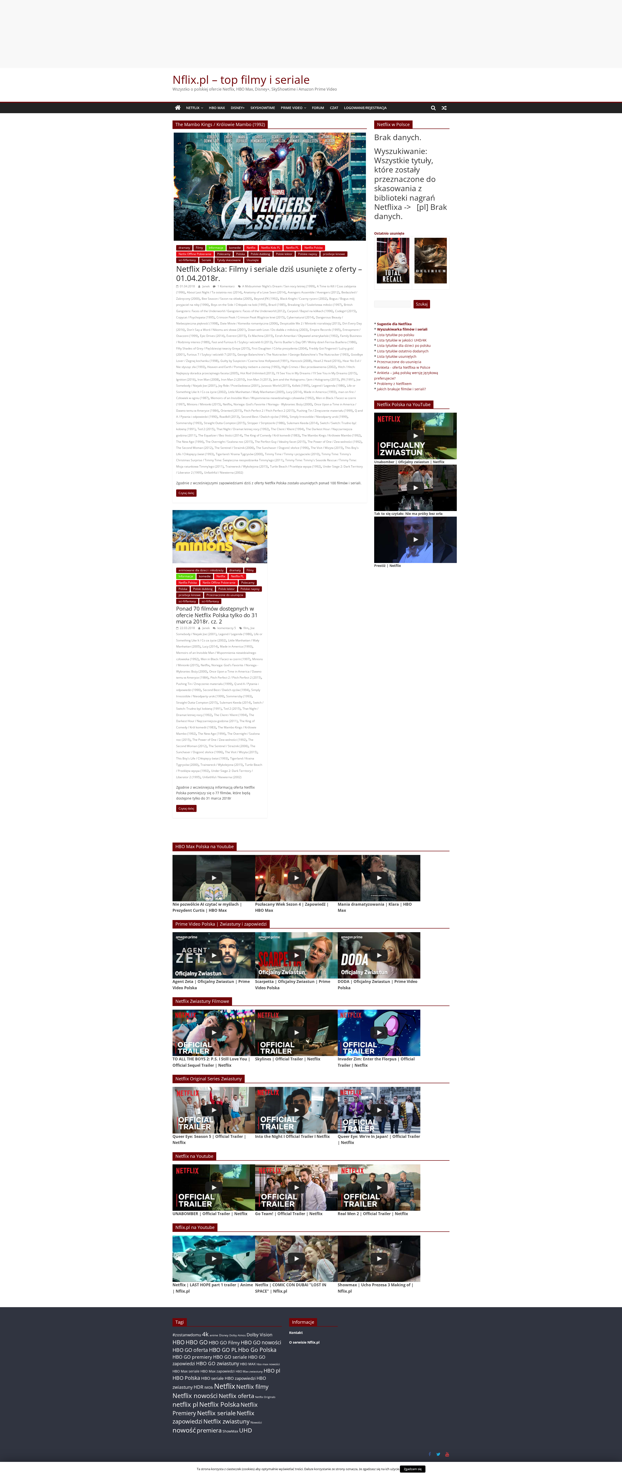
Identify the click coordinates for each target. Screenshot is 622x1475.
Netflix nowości (195, 1395)
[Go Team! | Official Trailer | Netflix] (296, 1187)
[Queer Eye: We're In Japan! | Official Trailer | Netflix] (379, 1110)
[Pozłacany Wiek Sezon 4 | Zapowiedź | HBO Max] (296, 878)
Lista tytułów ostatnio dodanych (403, 351)
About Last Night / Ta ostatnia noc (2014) (214, 292)
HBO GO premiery (192, 1357)
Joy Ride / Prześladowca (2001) (238, 386)
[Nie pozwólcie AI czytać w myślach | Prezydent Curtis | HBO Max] (214, 878)
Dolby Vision (259, 1334)
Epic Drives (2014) (212, 336)
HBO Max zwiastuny (249, 1371)
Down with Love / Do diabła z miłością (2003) (278, 330)
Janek (206, 286)
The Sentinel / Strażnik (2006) (234, 448)
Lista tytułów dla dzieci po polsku (404, 345)
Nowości (256, 1422)
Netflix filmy (252, 1386)
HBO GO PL (223, 1349)
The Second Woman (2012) (194, 448)
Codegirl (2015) (345, 311)
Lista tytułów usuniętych (396, 356)
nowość (184, 1429)
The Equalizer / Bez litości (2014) (220, 435)
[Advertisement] (311, 34)
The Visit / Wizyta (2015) (327, 448)
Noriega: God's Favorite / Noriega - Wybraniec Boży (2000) (272, 404)
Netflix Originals (265, 1397)
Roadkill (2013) (229, 417)
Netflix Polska (313, 248)
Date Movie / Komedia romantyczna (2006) (249, 323)
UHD (245, 1430)
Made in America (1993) (320, 392)
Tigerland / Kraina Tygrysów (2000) (239, 454)
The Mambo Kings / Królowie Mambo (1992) (331, 435)
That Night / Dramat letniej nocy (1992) (242, 429)
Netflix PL (292, 248)
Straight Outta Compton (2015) (224, 423)
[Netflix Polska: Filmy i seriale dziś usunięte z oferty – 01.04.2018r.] (270, 135)
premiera (209, 1430)
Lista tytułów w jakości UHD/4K (402, 340)
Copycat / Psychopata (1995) (195, 317)
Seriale (206, 260)
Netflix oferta (236, 1396)
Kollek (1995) (301, 386)
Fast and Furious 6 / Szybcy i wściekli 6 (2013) (242, 342)
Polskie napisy (307, 254)
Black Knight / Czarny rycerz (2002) (303, 299)
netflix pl (185, 1404)
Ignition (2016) (186, 379)
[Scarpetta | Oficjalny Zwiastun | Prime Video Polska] (296, 955)
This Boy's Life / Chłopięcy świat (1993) (202, 758)
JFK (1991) (347, 379)
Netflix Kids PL (270, 248)
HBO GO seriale (230, 1357)
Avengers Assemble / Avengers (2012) (313, 292)
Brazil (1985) (277, 305)
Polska (240, 254)
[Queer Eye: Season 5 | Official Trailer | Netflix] (214, 1110)
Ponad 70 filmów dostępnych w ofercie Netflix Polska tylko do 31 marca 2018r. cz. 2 (217, 615)
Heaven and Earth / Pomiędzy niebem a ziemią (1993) (243, 367)
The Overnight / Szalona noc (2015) (229, 442)
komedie (235, 248)
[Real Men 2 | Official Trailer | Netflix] (379, 1187)
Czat (334, 107)
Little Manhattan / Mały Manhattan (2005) (256, 392)
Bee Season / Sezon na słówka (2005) (227, 299)
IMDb (208, 1387)
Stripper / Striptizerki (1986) (266, 423)
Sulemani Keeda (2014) (302, 423)
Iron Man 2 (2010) (233, 379)
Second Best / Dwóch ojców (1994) (264, 417)
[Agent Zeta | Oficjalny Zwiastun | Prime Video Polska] (214, 955)
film (246, 628)
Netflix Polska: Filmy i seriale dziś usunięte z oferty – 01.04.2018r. (269, 273)
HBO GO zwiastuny (217, 1363)
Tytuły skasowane (229, 260)
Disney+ (238, 107)
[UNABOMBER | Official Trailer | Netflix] (214, 1187)
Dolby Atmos (237, 1335)
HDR (198, 1387)
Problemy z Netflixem (394, 383)
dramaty (184, 248)
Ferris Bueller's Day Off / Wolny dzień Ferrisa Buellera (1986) (315, 342)
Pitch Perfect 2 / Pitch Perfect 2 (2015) (269, 411)
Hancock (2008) (300, 361)
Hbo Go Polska (257, 1350)
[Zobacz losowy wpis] (444, 108)
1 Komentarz (226, 286)
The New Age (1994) (190, 442)
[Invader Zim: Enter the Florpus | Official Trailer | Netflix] (379, 1033)
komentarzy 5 (226, 628)
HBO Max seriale (186, 1371)
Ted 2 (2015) (206, 429)
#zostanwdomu (187, 1335)
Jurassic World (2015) (275, 386)
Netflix (192, 107)
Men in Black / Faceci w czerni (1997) (225, 659)
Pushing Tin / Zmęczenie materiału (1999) (325, 411)
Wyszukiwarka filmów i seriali (402, 329)
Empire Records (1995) (325, 330)
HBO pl (272, 1370)
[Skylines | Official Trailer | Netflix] (296, 1033)
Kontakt (296, 1332)
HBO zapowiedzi (240, 1378)
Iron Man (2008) (208, 379)
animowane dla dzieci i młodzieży (201, 570)
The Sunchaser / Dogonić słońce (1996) (282, 448)
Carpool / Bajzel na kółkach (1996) (310, 311)
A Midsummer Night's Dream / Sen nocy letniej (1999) (278, 286)
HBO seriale (212, 1378)
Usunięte (253, 260)
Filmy (199, 248)
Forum (318, 107)
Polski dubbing (260, 254)
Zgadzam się (413, 1469)
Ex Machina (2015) (260, 336)
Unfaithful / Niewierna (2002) (223, 472)
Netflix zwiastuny (226, 1421)
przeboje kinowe (334, 254)
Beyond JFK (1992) (266, 299)
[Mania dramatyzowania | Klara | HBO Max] (379, 878)
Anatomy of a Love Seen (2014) (265, 292)
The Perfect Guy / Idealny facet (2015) (280, 442)
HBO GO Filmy (224, 1342)
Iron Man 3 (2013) (259, 379)
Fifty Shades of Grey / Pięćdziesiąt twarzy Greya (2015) (213, 348)
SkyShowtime (263, 107)
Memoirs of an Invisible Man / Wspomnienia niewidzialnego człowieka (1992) (262, 398)
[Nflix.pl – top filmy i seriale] (178, 108)
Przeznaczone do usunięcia (225, 595)
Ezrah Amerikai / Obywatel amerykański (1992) (306, 336)
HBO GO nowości (261, 1342)
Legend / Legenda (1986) (328, 386)
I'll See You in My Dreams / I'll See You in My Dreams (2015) (316, 373)
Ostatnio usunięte (389, 233)
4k (205, 1334)
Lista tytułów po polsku (395, 335)
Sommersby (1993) (189, 423)
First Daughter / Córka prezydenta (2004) (279, 348)
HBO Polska (186, 1377)
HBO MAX (217, 107)
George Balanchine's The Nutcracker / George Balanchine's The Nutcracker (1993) (293, 354)
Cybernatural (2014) (300, 317)
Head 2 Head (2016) (327, 361)
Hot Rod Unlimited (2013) (257, 373)
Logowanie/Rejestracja (365, 107)
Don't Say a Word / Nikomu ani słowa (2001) (216, 330)
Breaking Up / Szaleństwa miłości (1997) (315, 305)
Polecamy (223, 254)
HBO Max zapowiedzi (217, 1371)
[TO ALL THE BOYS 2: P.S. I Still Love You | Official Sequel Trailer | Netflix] (214, 1033)
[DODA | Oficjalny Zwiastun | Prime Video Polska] (379, 955)
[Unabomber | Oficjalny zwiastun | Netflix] (415, 436)
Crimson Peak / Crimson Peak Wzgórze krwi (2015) (250, 317)
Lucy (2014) (294, 392)
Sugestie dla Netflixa (394, 324)
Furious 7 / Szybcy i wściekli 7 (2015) (211, 354)
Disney (223, 1335)
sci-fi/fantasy (187, 260)
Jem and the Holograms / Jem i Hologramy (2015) (306, 379)
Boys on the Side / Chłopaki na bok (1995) (239, 305)
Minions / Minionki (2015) (204, 404)
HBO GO (197, 1342)
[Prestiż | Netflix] (415, 540)
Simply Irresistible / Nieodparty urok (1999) (318, 417)
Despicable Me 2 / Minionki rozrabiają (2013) (310, 323)
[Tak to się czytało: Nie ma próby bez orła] (415, 488)
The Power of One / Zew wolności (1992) (335, 442)
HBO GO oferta (190, 1349)
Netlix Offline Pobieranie (195, 254)
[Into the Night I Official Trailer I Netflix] (296, 1110)
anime (214, 1335)
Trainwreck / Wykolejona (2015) (246, 466)
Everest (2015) (236, 336)
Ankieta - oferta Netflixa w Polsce (403, 367)
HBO (179, 1342)
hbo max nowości (268, 1364)
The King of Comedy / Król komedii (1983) (272, 435)
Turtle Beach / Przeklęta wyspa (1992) (295, 466)
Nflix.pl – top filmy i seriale (241, 79)
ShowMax (230, 1431)
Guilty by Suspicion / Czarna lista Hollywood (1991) (254, 361)
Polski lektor (284, 254)
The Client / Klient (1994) (287, 429)
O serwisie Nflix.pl (304, 1342)
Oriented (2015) (231, 411)
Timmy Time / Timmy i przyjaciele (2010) (292, 454)
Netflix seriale (216, 1413)
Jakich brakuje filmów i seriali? (401, 389)
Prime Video (291, 107)
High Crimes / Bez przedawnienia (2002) (309, 367)
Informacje (216, 248)
